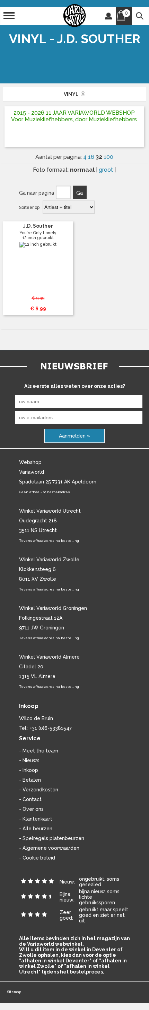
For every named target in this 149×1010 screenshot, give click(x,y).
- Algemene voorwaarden (49, 848)
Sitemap (14, 992)
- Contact (30, 799)
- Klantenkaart (35, 819)
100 (108, 157)
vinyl (72, 94)
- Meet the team (38, 751)
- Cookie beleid (37, 858)
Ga (79, 193)
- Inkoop (28, 770)
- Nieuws (29, 760)
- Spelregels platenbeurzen (51, 838)
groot (106, 169)
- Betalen (30, 780)
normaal (83, 169)
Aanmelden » (74, 436)
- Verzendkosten (38, 789)
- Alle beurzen (35, 828)
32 (100, 156)
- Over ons (31, 809)
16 (92, 157)
